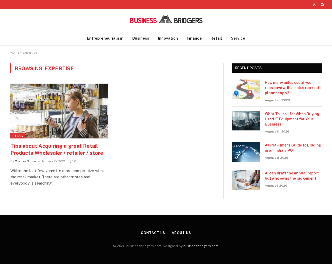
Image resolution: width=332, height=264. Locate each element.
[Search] (322, 4)
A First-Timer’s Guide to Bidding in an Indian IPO (293, 147)
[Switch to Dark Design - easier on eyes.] (314, 4)
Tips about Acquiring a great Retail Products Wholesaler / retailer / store (56, 149)
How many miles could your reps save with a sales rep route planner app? (293, 87)
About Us (181, 233)
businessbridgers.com (200, 246)
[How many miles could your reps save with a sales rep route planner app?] (246, 89)
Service (238, 38)
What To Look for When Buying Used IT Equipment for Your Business (292, 119)
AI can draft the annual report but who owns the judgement (292, 175)
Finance (194, 38)
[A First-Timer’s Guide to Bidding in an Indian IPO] (246, 152)
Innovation (168, 38)
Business (140, 38)
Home (14, 52)
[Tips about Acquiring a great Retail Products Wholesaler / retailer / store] (59, 111)
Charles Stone (25, 161)
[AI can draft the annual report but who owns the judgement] (246, 180)
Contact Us (153, 233)
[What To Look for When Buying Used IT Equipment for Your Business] (246, 120)
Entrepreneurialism (105, 38)
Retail (216, 38)
